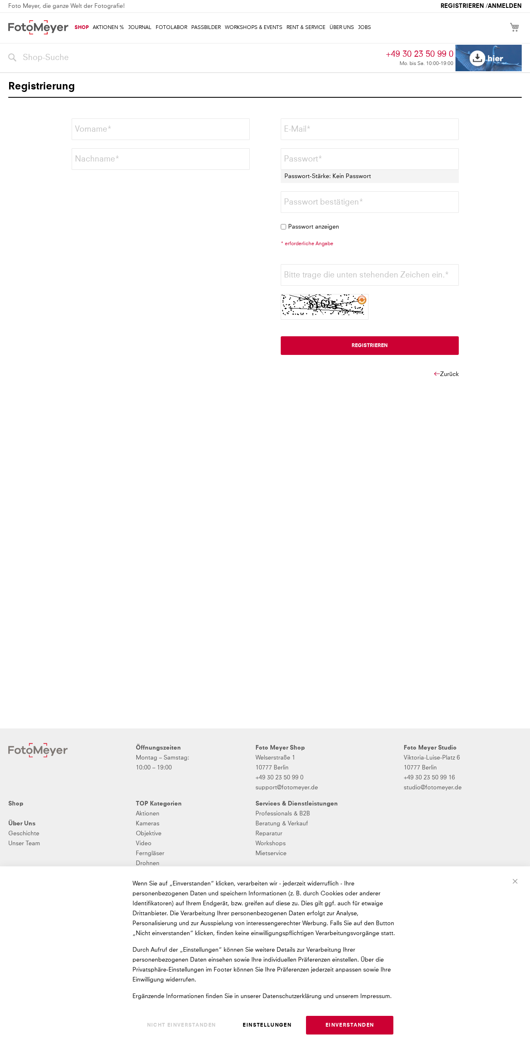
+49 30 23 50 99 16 (429, 778)
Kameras (147, 824)
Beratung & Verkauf (281, 824)
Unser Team (24, 843)
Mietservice (271, 853)
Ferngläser (150, 853)
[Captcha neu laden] (362, 300)
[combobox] (195, 58)
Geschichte (23, 834)
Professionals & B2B (282, 814)
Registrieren (462, 6)
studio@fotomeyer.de (433, 788)
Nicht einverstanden (181, 1025)
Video (144, 843)
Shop (15, 804)
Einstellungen (267, 1025)
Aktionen (147, 814)
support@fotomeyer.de (286, 788)
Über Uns (22, 824)
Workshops (270, 843)
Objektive (148, 834)
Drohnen (147, 863)
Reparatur (268, 834)
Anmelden (505, 6)
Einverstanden (349, 1025)
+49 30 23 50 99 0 (419, 54)
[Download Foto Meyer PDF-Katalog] (488, 58)
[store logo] (38, 27)
